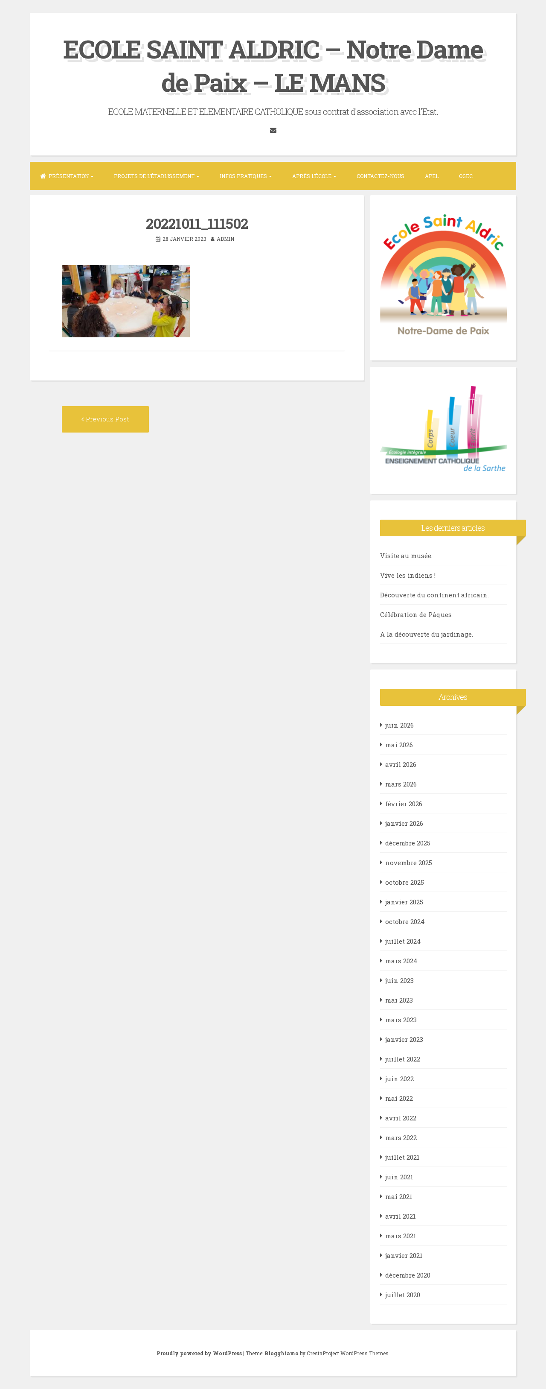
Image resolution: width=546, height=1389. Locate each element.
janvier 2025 (404, 902)
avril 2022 (400, 1118)
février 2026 (403, 803)
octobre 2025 (404, 882)
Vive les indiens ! (408, 575)
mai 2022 (399, 1098)
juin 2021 (399, 1177)
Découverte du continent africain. (434, 595)
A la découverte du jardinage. (426, 634)
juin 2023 (399, 980)
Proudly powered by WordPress (200, 1353)
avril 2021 (400, 1216)
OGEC (466, 176)
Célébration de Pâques (416, 614)
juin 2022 (399, 1078)
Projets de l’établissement (154, 176)
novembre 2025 (408, 862)
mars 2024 (401, 960)
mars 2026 (401, 784)
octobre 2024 (405, 921)
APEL (432, 176)
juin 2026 (399, 725)
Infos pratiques (243, 176)
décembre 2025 (407, 843)
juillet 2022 (402, 1059)
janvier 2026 (404, 823)
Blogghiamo (281, 1353)
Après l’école (311, 176)
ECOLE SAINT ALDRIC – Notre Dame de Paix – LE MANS (273, 65)
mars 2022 (401, 1137)
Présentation (69, 176)
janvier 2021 (404, 1255)
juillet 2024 (403, 941)
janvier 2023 (404, 1039)
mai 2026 (399, 744)
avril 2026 (400, 764)
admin (225, 238)
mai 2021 (398, 1196)
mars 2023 (401, 1019)
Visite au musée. (406, 555)
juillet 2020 (402, 1294)
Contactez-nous (380, 176)
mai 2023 (399, 1000)
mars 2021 (400, 1235)
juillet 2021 (402, 1157)
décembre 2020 (407, 1275)
